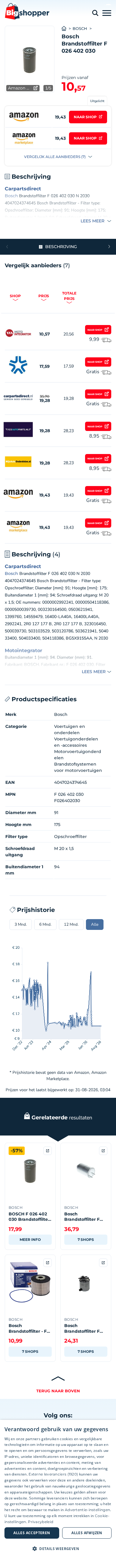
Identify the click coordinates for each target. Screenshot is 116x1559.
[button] (109, 246)
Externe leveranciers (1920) (53, 1474)
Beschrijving (61, 246)
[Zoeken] (95, 13)
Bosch (80, 28)
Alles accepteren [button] (31, 1532)
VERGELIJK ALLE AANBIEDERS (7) (55, 156)
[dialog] (58, 1489)
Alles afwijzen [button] (86, 1532)
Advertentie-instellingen (87, 1510)
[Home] (67, 28)
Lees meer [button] (93, 221)
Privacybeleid (40, 1521)
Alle (94, 924)
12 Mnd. (71, 924)
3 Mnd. (21, 924)
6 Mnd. (45, 924)
